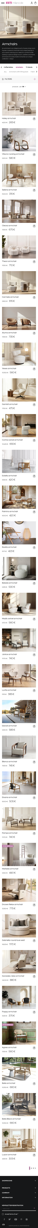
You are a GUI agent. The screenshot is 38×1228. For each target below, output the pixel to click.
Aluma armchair (9, 333)
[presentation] (4, 29)
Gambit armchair (10, 404)
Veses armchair (9, 368)
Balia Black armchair (11, 1119)
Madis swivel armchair (12, 618)
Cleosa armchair (9, 225)
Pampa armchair (10, 833)
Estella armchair (9, 476)
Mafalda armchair (10, 869)
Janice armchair (9, 654)
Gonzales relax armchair (13, 976)
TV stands (29, 67)
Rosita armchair (9, 547)
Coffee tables (8, 67)
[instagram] (27, 1219)
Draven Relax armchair (12, 904)
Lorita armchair (9, 690)
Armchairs (19, 67)
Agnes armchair (9, 1047)
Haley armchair (9, 118)
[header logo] (14, 3)
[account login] (31, 2)
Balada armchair (9, 583)
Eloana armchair (9, 797)
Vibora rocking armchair (13, 154)
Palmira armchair (10, 511)
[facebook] (4, 1219)
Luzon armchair (9, 1155)
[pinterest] (21, 1219)
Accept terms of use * (11, 1214)
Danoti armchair (9, 726)
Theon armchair (9, 261)
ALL (5, 71)
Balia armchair (8, 1083)
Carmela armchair (10, 297)
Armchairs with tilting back (18, 71)
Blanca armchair (9, 761)
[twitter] (9, 1219)
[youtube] (15, 1219)
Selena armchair (9, 190)
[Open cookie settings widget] (3, 1224)
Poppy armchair (9, 1012)
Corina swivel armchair (12, 440)
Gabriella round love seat (13, 940)
